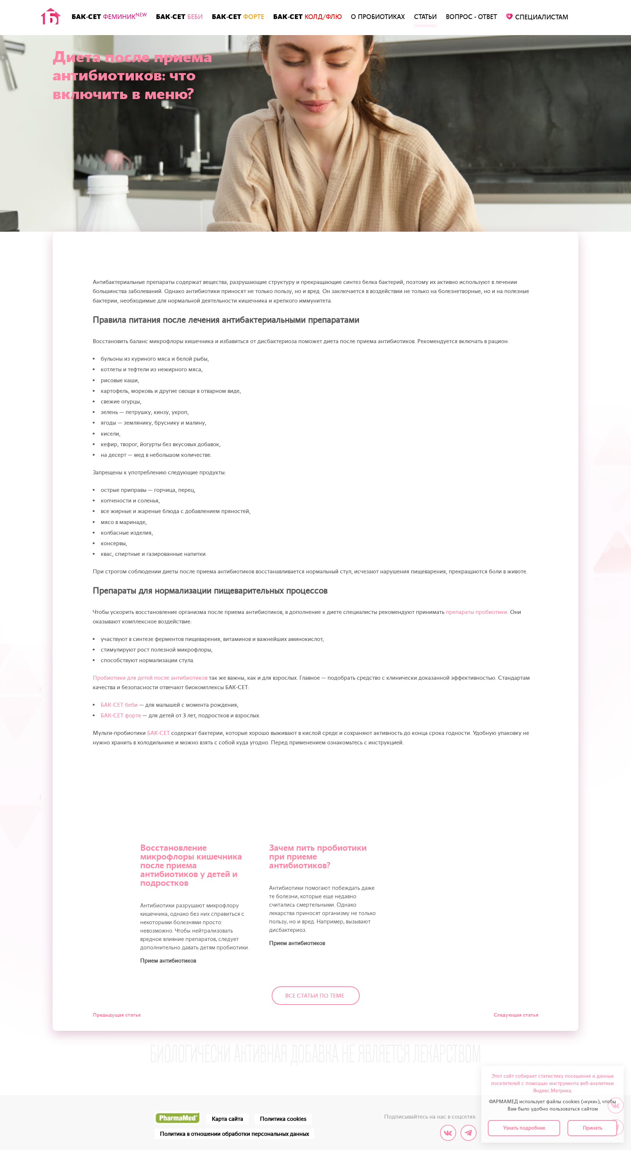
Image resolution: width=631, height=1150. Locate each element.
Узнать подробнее (524, 1128)
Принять (592, 1128)
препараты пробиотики (476, 612)
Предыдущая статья (117, 1015)
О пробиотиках (378, 17)
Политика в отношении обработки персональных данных (234, 1134)
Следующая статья (516, 1015)
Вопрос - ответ (471, 17)
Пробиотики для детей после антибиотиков (150, 678)
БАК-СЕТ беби (119, 705)
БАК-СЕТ (109, 16)
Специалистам (541, 17)
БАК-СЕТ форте (121, 715)
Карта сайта (227, 1119)
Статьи (425, 17)
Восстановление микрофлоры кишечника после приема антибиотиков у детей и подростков (191, 865)
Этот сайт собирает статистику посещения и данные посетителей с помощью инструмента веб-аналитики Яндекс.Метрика (552, 1083)
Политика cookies (283, 1119)
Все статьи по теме (314, 995)
